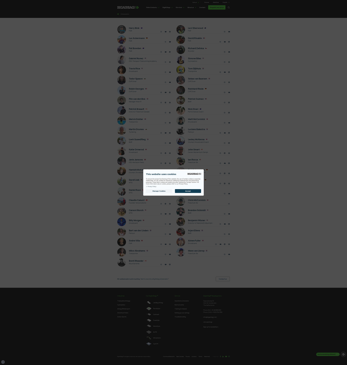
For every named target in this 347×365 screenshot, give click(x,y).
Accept (188, 191)
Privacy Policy (152, 186)
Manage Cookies (159, 191)
